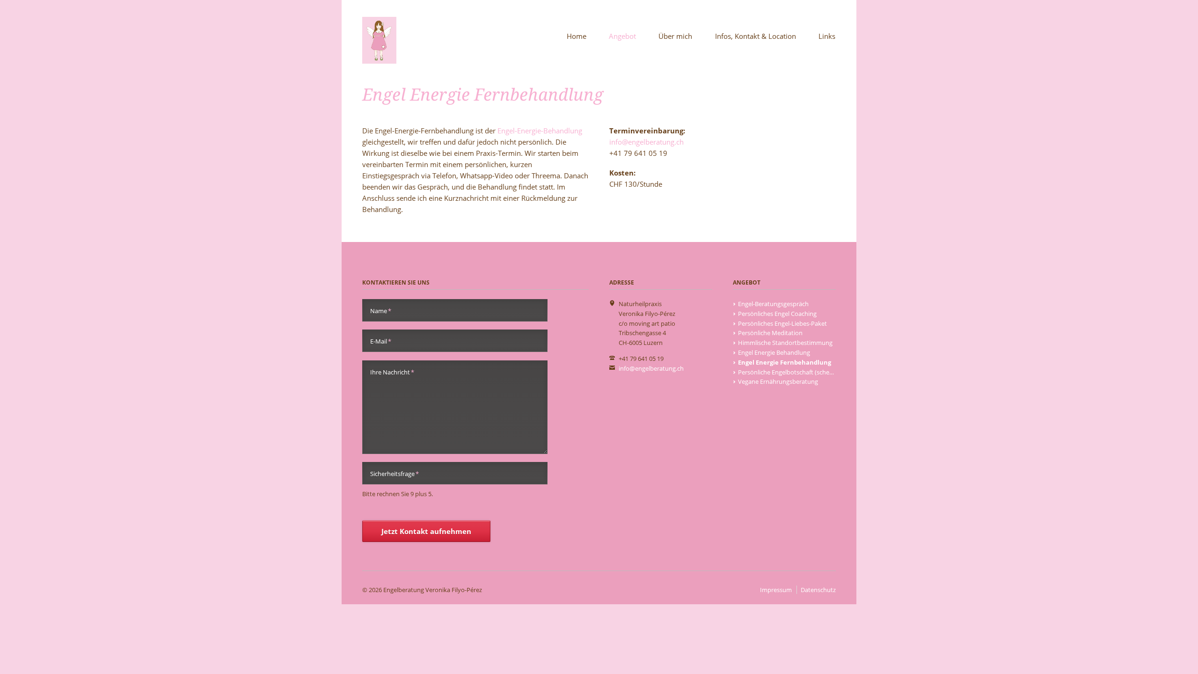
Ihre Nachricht (392, 371)
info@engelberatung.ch (646, 142)
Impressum (776, 590)
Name (380, 310)
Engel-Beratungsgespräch (773, 304)
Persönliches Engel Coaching (777, 313)
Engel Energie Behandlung (774, 352)
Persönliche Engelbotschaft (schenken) (791, 372)
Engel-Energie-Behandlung (539, 130)
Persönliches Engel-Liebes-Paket (782, 323)
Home (576, 36)
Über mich (675, 36)
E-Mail (380, 341)
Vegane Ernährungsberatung (778, 381)
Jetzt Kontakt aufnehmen (426, 531)
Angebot (622, 36)
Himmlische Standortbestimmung (785, 342)
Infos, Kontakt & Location (755, 36)
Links (826, 36)
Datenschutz (818, 590)
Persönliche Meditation (770, 333)
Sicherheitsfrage (394, 473)
